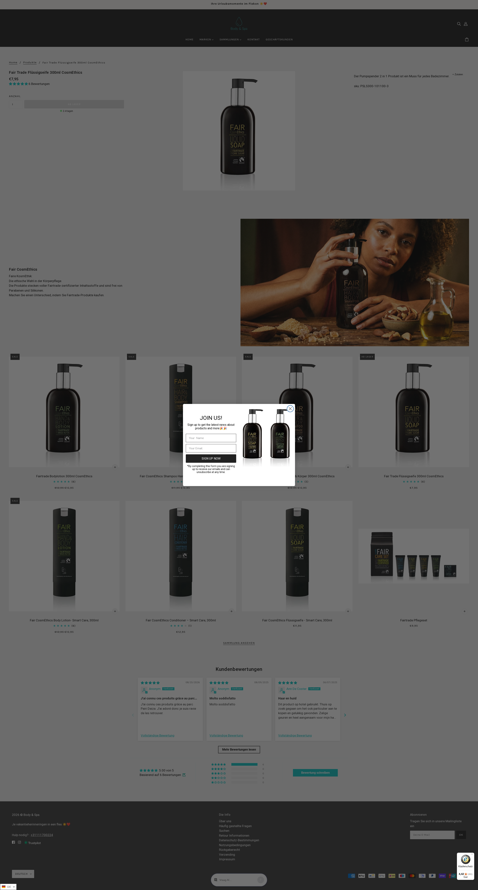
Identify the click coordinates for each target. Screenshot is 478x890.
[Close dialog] (290, 408)
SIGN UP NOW (211, 458)
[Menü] (472, 855)
